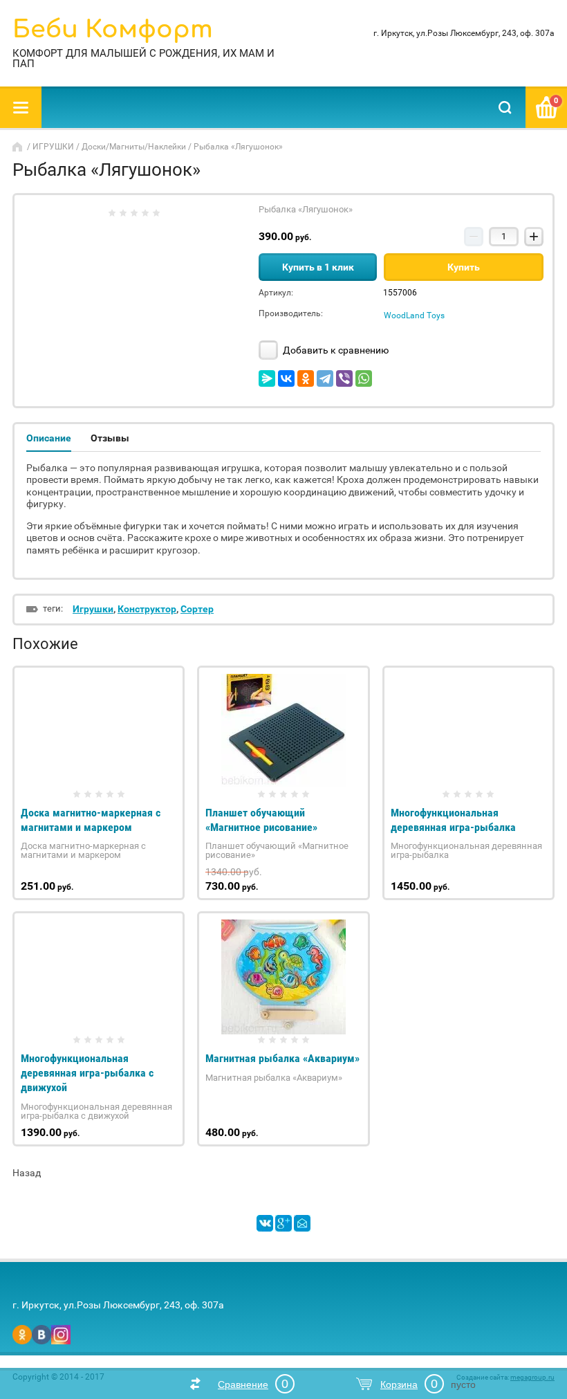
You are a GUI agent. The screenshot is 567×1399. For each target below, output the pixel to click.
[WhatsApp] (363, 378)
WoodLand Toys (414, 315)
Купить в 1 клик (318, 267)
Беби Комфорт (112, 29)
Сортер (197, 608)
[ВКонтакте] (286, 378)
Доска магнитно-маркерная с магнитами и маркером (90, 820)
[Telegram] (325, 378)
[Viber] (344, 378)
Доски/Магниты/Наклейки (134, 147)
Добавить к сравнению (335, 350)
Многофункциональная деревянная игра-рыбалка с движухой (87, 1073)
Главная (18, 147)
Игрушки (93, 608)
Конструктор (147, 608)
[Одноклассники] (305, 378)
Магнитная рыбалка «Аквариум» (282, 1058)
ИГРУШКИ (53, 147)
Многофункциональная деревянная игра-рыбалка (453, 820)
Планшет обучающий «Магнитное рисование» (261, 820)
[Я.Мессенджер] (267, 378)
